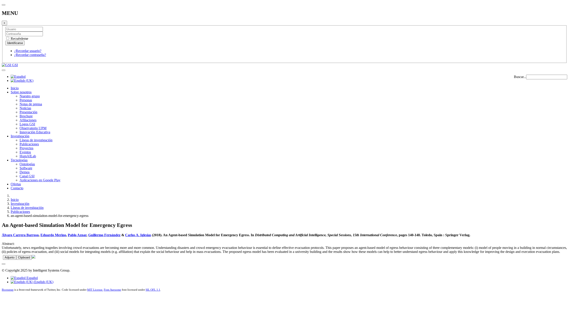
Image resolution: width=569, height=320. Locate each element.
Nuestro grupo (30, 96)
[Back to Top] (3, 264)
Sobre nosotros (21, 92)
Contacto (17, 188)
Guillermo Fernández (104, 235)
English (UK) (43, 282)
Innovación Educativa (35, 132)
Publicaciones (29, 144)
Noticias (25, 108)
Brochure (26, 116)
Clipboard (24, 257)
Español (32, 278)
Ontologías (27, 164)
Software (26, 168)
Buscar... (520, 77)
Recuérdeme (19, 38)
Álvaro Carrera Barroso (20, 235)
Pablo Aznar (77, 235)
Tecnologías (19, 160)
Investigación (20, 136)
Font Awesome (112, 289)
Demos (25, 172)
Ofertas (16, 184)
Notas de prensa (31, 104)
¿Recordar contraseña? (30, 55)
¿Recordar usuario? (27, 51)
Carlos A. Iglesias (138, 235)
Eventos (25, 152)
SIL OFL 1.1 (153, 289)
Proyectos (26, 148)
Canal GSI (27, 176)
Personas (26, 100)
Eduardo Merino (53, 235)
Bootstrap (8, 289)
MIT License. (95, 289)
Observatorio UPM (33, 128)
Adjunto (9, 257)
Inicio (15, 88)
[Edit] (33, 257)
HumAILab (28, 156)
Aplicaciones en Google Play (40, 180)
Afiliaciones (28, 120)
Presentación (28, 112)
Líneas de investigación (36, 140)
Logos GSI (27, 124)
